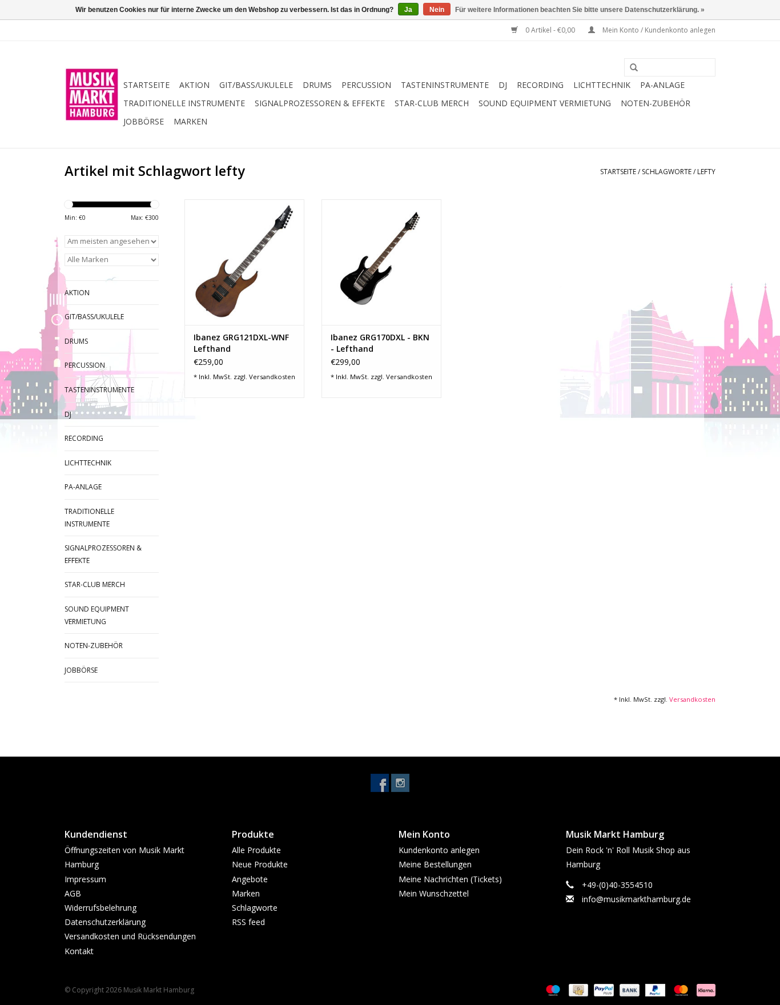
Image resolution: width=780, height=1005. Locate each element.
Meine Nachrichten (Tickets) (450, 879)
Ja (408, 10)
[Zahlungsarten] (552, 989)
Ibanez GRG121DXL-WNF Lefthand (241, 343)
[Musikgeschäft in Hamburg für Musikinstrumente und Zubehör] (92, 94)
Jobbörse (143, 121)
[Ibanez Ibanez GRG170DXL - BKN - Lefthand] (381, 262)
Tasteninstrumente (445, 84)
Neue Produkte (260, 864)
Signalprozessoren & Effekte (320, 103)
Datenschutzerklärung (105, 921)
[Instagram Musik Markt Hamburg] (400, 783)
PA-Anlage (662, 84)
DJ (502, 84)
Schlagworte (666, 171)
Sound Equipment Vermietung (545, 103)
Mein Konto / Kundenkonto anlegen (658, 30)
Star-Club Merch (432, 103)
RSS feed (248, 921)
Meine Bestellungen (435, 864)
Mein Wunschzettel (434, 893)
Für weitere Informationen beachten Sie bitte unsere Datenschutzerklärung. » (580, 10)
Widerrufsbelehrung (100, 907)
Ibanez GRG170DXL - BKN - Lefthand (380, 343)
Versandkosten (272, 376)
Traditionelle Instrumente (184, 103)
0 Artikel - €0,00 (550, 30)
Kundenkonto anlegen (439, 850)
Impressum (85, 879)
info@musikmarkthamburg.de (636, 899)
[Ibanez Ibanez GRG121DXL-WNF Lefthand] (244, 262)
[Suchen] (630, 68)
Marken (190, 121)
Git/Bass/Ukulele (256, 84)
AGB (73, 893)
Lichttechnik (601, 84)
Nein (436, 10)
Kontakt (79, 951)
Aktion (194, 84)
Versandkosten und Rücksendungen (130, 936)
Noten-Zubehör (655, 103)
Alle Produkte (256, 850)
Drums (317, 84)
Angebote (250, 879)
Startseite (146, 84)
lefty (706, 171)
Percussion (366, 84)
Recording (540, 84)
